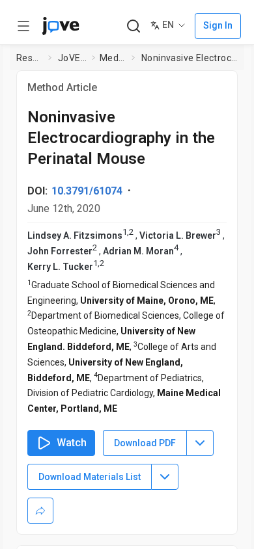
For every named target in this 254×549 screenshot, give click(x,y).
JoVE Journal (72, 58)
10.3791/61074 (86, 191)
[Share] (40, 511)
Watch (72, 442)
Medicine (113, 58)
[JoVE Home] (60, 26)
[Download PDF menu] (200, 443)
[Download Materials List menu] (164, 477)
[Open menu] (23, 26)
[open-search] (133, 26)
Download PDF (145, 443)
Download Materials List (89, 477)
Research (29, 58)
